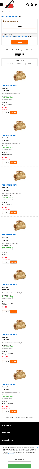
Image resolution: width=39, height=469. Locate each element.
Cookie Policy (11, 453)
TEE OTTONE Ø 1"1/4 (10, 284)
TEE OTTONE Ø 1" (9, 235)
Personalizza (19, 459)
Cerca (19, 26)
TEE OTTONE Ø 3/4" (9, 185)
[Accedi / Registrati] (32, 4)
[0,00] (36, 4)
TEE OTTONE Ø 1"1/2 (10, 334)
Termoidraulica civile (8, 12)
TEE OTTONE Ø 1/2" (9, 135)
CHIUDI (37, 447)
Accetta (19, 466)
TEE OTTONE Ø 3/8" (9, 85)
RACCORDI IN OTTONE (21, 36)
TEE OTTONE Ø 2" (9, 384)
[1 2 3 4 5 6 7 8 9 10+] (6, 113)
